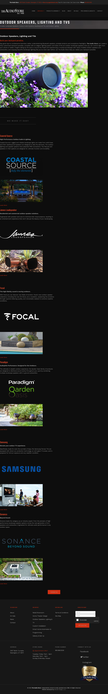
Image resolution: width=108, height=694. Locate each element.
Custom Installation (39, 626)
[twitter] (95, 2)
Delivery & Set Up (38, 636)
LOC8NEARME (89, 673)
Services (40, 11)
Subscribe (83, 625)
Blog (63, 11)
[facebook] (92, 2)
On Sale (76, 11)
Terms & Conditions (61, 612)
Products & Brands (52, 11)
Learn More (3, 205)
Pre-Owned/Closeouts (88, 11)
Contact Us (54, 592)
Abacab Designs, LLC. (60, 689)
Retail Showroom (38, 612)
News (12, 619)
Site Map (58, 616)
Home (33, 11)
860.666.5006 (88, 2)
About (69, 11)
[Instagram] (97, 2)
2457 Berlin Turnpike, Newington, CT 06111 (31, 2)
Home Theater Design (40, 616)
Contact (100, 11)
